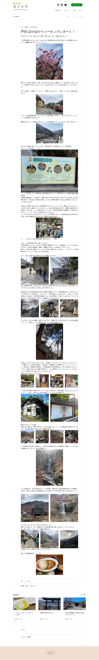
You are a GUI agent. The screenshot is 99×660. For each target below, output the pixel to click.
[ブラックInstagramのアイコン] (61, 5)
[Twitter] (65, 5)
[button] (68, 16)
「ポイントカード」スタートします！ (24, 613)
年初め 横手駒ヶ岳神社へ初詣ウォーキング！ (74, 613)
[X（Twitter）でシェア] (25, 581)
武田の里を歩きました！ (48, 613)
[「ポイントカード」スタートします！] (24, 604)
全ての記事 (16, 16)
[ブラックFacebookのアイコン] (58, 5)
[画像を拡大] (35, 271)
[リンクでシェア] (29, 581)
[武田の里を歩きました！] (49, 604)
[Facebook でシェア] (21, 581)
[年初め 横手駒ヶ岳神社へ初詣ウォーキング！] (74, 604)
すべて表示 (83, 594)
